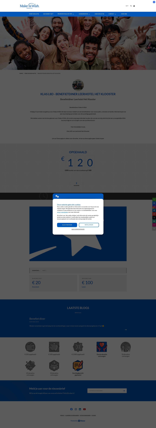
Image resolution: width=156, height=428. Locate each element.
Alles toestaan (67, 225)
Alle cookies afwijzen (78, 229)
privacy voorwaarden (62, 212)
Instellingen (89, 225)
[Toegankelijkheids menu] (154, 2)
